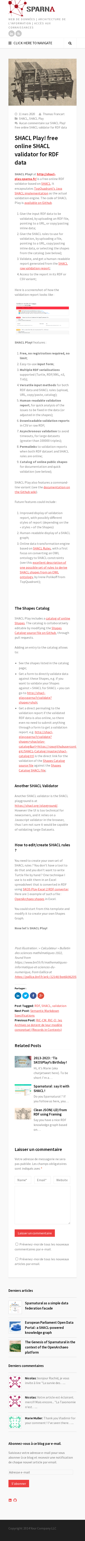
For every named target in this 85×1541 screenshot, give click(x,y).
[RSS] (18, 33)
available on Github (38, 203)
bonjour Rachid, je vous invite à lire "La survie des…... (47, 1380)
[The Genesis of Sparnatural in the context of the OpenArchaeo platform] (15, 1346)
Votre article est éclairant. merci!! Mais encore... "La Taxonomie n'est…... (50, 1402)
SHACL (23, 118)
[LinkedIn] (11, 33)
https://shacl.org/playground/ (36, 805)
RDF (37, 1006)
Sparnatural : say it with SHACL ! (51, 1088)
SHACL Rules (42, 548)
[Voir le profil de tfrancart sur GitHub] (15, 1500)
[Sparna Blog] (42, 8)
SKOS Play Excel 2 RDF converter (45, 889)
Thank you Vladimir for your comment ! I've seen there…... (50, 1420)
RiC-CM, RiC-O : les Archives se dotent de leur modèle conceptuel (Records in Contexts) (38, 1025)
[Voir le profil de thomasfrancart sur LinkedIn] (10, 1500)
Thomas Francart (54, 114)
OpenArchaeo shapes (29, 899)
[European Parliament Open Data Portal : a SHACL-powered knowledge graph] (15, 1326)
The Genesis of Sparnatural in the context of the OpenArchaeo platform (50, 1347)
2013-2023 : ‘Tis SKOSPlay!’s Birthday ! (50, 1060)
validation (59, 1006)
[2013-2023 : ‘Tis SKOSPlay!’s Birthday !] (23, 1061)
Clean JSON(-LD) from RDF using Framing (50, 1112)
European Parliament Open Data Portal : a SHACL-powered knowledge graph (49, 1327)
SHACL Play (36, 118)
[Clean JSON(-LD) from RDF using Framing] (23, 1113)
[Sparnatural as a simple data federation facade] (15, 1307)
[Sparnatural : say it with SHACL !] (23, 1090)
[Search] (70, 43)
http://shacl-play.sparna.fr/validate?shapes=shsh (35, 697)
